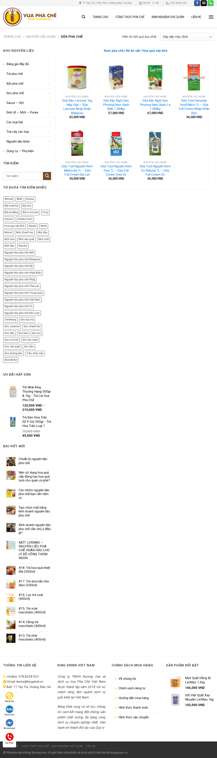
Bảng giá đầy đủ (17, 64)
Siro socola (11, 339)
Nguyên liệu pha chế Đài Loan (22, 313)
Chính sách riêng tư (132, 688)
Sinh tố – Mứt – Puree (22, 112)
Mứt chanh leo (24, 232)
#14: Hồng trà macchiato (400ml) (32, 624)
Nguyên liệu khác (41, 37)
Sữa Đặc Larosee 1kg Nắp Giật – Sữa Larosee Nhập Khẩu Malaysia (77, 107)
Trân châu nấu (34, 353)
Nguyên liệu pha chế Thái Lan (21, 286)
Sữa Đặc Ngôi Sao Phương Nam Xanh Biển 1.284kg (116, 105)
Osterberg (10, 319)
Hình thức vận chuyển (133, 717)
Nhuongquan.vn (116, 752)
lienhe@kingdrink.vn (29, 682)
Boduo (30, 198)
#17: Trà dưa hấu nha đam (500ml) (34, 583)
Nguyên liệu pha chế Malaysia (22, 259)
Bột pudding (11, 212)
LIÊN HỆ (196, 17)
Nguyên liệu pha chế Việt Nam (22, 299)
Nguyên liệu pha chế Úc (18, 306)
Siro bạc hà (27, 319)
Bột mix (26, 205)
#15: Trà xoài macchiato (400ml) (32, 610)
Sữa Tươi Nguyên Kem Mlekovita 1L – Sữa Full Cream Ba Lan (77, 170)
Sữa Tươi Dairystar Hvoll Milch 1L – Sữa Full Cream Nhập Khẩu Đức (194, 107)
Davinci (8, 219)
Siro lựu (36, 333)
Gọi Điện (9, 742)
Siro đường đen (13, 353)
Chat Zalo (9, 714)
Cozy (45, 212)
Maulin (33, 225)
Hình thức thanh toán (133, 707)
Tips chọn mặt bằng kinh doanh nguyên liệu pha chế (34, 511)
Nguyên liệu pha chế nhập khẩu (23, 272)
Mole (44, 225)
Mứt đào (9, 245)
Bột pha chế (14, 83)
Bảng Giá (9, 701)
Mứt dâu (42, 232)
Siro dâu (9, 333)
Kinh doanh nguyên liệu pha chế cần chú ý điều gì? (35, 529)
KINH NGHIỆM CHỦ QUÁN (168, 17)
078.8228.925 (28, 676)
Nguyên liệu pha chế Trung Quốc (23, 292)
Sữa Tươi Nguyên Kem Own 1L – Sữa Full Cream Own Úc (116, 170)
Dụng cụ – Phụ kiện (20, 151)
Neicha (23, 245)
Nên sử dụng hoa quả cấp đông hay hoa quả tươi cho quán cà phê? (34, 476)
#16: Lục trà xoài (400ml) (31, 597)
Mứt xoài (43, 239)
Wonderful (10, 359)
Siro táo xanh (30, 339)
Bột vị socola (30, 212)
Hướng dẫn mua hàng (133, 698)
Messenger (9, 728)
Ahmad (8, 198)
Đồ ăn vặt (133, 51)
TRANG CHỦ (100, 17)
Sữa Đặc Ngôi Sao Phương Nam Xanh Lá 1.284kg (155, 105)
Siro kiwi (23, 333)
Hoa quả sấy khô (14, 225)
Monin (8, 232)
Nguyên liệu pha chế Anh (19, 252)
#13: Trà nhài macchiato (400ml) (32, 637)
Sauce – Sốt (15, 103)
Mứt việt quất (26, 239)
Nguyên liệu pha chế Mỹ (18, 265)
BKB (19, 198)
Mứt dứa (9, 239)
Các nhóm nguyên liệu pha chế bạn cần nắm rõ (34, 494)
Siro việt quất (12, 346)
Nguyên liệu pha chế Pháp (19, 279)
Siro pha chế (15, 93)
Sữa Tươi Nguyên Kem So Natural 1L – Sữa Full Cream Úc (155, 170)
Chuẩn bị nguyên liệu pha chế (33, 461)
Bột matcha (11, 205)
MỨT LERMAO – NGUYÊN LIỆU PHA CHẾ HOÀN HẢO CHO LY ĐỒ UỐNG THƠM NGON (34, 550)
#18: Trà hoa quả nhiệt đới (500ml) (34, 569)
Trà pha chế (14, 74)
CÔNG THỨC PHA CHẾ (130, 17)
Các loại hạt (14, 122)
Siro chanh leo (32, 326)
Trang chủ (12, 37)
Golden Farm (25, 219)
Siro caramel (11, 326)
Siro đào (29, 346)
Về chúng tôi (127, 679)
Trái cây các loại (17, 132)
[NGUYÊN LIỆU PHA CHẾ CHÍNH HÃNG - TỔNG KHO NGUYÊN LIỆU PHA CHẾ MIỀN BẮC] (30, 17)
